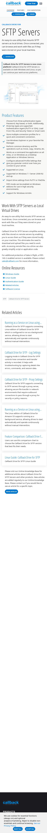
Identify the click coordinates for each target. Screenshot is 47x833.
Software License (12, 289)
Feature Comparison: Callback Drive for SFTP (24, 438)
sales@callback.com (10, 261)
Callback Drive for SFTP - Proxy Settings (24, 379)
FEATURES (20, 10)
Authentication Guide (14, 281)
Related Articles (12, 285)
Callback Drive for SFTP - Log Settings (23, 352)
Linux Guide (10, 277)
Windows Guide (12, 274)
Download (19, 14)
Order (32, 14)
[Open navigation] (40, 3)
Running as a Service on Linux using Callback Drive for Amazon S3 (22, 411)
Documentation (33, 10)
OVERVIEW (10, 10)
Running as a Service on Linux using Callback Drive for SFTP (22, 324)
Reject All (18, 829)
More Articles (11, 491)
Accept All (30, 829)
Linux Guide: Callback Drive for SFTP (22, 457)
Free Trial (31, 3)
